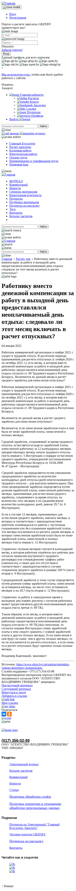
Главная (7, 259)
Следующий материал (16, 688)
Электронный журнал (24, 764)
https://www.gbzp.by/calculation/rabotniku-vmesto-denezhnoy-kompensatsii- (36, 666)
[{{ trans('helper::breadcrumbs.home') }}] (10, 730)
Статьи (14, 790)
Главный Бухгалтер (22, 143)
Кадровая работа (20, 150)
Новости (15, 188)
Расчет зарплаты (20, 147)
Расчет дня (23, 259)
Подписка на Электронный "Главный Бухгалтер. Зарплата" (34, 826)
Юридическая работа (23, 154)
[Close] (11, 7)
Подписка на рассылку (24, 205)
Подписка (16, 198)
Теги (12, 209)
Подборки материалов (24, 202)
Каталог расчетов (21, 216)
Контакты (15, 212)
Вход (12, 14)
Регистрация (17, 17)
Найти (43, 126)
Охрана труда (18, 157)
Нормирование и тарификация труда (33, 161)
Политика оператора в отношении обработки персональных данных (35, 806)
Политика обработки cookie (30, 797)
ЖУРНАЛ (16, 181)
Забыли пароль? (12, 49)
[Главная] (8, 3)
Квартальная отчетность (25, 195)
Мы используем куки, (16, 74)
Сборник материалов (23, 191)
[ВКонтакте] (4, 714)
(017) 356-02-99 (16, 740)
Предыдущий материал (17, 685)
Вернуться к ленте (14, 692)
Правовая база (18, 164)
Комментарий (18, 184)
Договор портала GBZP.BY (27, 834)
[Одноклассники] (9, 714)
